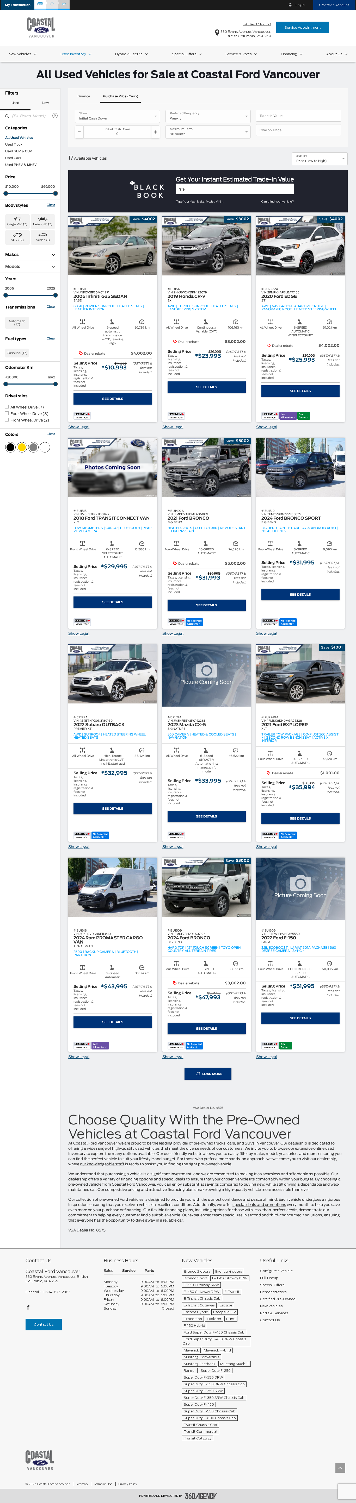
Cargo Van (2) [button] (17, 224)
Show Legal (78, 427)
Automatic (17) (17, 323)
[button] (17, 5)
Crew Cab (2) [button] (42, 224)
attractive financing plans (172, 1190)
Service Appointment (303, 27)
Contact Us (43, 1324)
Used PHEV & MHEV (21, 164)
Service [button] (129, 1271)
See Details (112, 398)
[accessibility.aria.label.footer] (201, 1496)
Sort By (301, 156)
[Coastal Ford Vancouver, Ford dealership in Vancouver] (41, 27)
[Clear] (55, 115)
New (45, 102)
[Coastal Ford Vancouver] (40, 1460)
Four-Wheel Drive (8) (29, 414)
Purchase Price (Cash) (120, 96)
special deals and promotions (259, 1205)
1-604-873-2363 (257, 24)
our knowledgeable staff (102, 1164)
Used (15, 102)
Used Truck (13, 144)
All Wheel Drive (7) (27, 407)
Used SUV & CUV (18, 151)
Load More (212, 1074)
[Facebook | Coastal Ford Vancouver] (28, 1309)
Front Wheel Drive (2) (29, 420)
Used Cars (13, 158)
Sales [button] (108, 1271)
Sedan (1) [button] (43, 240)
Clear (51, 204)
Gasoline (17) (17, 353)
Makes (12, 255)
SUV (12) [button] (17, 240)
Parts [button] (149, 1271)
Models (12, 267)
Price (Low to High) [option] (311, 160)
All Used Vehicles (19, 137)
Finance (83, 96)
